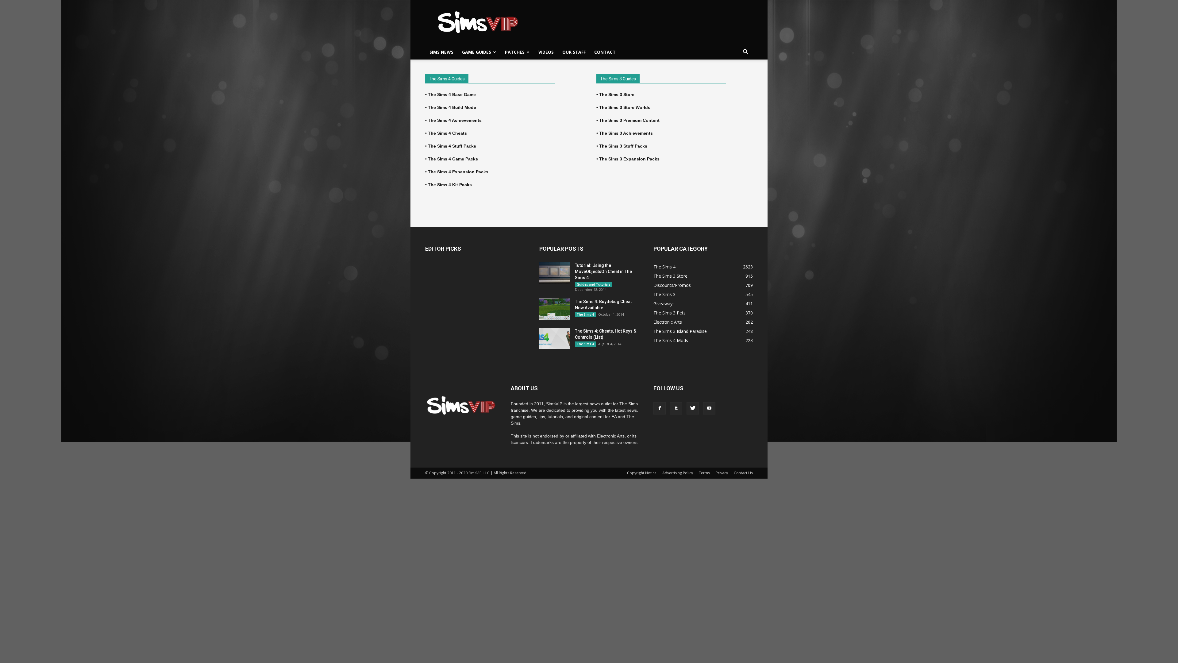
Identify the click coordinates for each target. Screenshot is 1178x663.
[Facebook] (659, 408)
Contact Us (743, 473)
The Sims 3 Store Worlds (624, 107)
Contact (605, 52)
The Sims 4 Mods (670, 340)
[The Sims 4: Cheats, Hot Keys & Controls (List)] (554, 338)
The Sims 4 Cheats (447, 133)
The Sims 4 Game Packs (453, 158)
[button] (745, 52)
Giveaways (664, 303)
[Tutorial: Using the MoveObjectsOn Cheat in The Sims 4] (554, 272)
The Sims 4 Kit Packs (450, 184)
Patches (515, 52)
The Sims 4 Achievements (455, 120)
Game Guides (476, 52)
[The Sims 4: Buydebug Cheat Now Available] (554, 309)
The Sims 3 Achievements (626, 133)
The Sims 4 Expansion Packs (458, 171)
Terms (704, 473)
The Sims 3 (664, 294)
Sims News (441, 52)
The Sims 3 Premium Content (629, 120)
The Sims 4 (585, 314)
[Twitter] (693, 408)
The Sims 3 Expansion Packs (629, 158)
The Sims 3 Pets (669, 313)
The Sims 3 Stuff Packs (623, 146)
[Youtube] (709, 408)
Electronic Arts (667, 322)
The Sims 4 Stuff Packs (452, 146)
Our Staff (574, 52)
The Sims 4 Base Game (452, 94)
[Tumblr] (676, 408)
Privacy (722, 473)
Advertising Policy (677, 473)
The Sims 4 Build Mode (452, 107)
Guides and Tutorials (593, 284)
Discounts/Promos (672, 285)
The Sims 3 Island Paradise (680, 331)
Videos (546, 52)
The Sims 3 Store (616, 94)
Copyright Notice (641, 473)
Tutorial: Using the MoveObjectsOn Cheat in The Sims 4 (603, 271)
